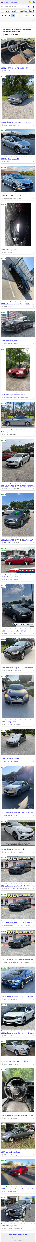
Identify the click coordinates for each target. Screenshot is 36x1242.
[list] (2, 15)
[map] (16, 15)
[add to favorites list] (2, 71)
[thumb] (6, 15)
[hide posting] (33, 71)
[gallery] (13, 15)
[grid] (9, 15)
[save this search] (33, 6)
